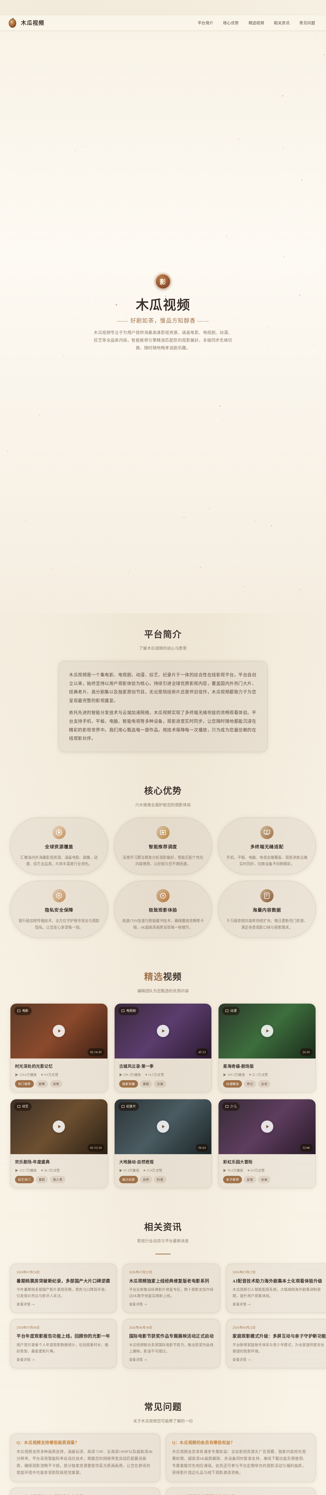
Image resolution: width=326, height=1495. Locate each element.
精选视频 (256, 22)
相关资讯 (282, 22)
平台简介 (205, 22)
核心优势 (231, 22)
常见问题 (307, 22)
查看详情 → (26, 1304)
